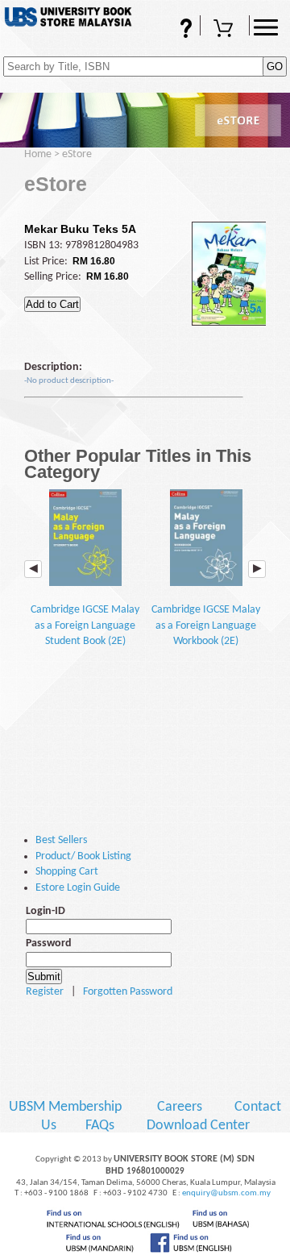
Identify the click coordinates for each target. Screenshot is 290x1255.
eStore (77, 154)
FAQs (163, 35)
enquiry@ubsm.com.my (226, 1193)
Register (45, 992)
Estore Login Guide (77, 888)
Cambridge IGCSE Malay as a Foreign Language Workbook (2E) (205, 625)
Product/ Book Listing (83, 856)
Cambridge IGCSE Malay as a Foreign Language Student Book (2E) (85, 625)
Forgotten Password (127, 992)
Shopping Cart (225, 35)
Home (38, 154)
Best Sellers (61, 840)
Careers (179, 1107)
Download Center (198, 1125)
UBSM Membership (67, 1107)
